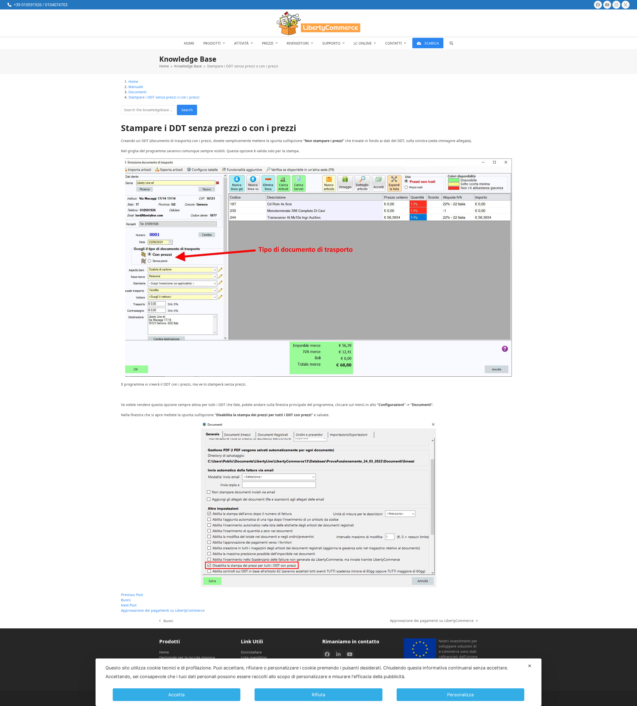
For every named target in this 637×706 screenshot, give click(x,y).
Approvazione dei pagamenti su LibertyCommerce (432, 620)
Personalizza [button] (460, 694)
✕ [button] (529, 665)
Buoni (166, 620)
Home (164, 652)
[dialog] (318, 682)
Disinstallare (251, 652)
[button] (451, 43)
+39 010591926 (28, 4)
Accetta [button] (176, 694)
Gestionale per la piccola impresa (187, 657)
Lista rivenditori (254, 657)
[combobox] (149, 109)
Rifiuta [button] (318, 694)
